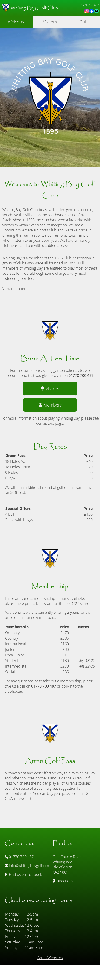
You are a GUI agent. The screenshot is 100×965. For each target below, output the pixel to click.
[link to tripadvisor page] (96, 11)
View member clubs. (19, 288)
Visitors (50, 22)
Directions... (65, 880)
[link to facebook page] (91, 11)
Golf (83, 22)
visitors (48, 423)
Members (52, 405)
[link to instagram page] (86, 11)
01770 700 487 (21, 856)
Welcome (17, 22)
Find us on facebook (25, 874)
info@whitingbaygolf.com (29, 865)
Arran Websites (50, 957)
